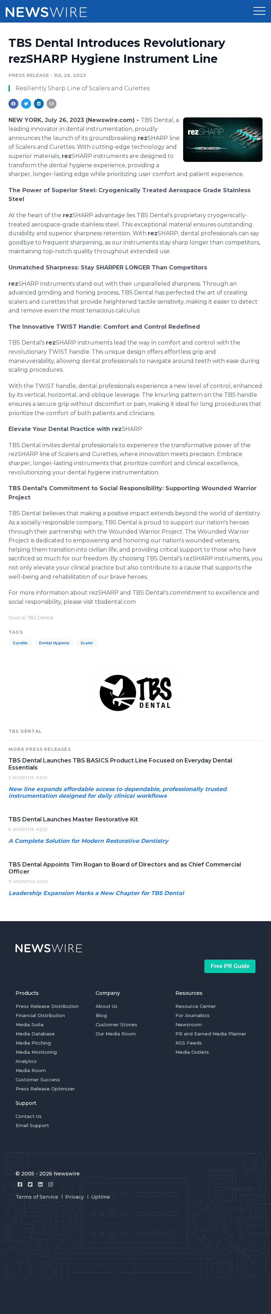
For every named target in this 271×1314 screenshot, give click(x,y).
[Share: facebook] (13, 104)
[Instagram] (50, 1184)
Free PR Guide (230, 966)
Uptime (100, 1197)
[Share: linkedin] (39, 104)
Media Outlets (192, 1052)
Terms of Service (37, 1197)
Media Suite (30, 1024)
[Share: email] (51, 104)
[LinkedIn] (40, 1184)
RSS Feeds (188, 1043)
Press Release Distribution (47, 1006)
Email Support (32, 1125)
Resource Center (195, 1006)
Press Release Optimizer (45, 1088)
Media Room (31, 1070)
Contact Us (29, 1116)
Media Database (35, 1033)
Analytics (26, 1061)
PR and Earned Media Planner (210, 1033)
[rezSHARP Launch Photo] (223, 140)
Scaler (86, 643)
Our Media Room (116, 1033)
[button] (259, 11)
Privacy (74, 1197)
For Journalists (192, 1015)
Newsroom (188, 1024)
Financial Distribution (40, 1015)
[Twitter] (30, 1184)
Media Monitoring (36, 1052)
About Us (107, 1006)
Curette (20, 643)
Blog (101, 1015)
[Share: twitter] (26, 104)
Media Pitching (33, 1043)
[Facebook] (20, 1184)
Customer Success (38, 1079)
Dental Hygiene (54, 643)
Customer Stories (116, 1024)
